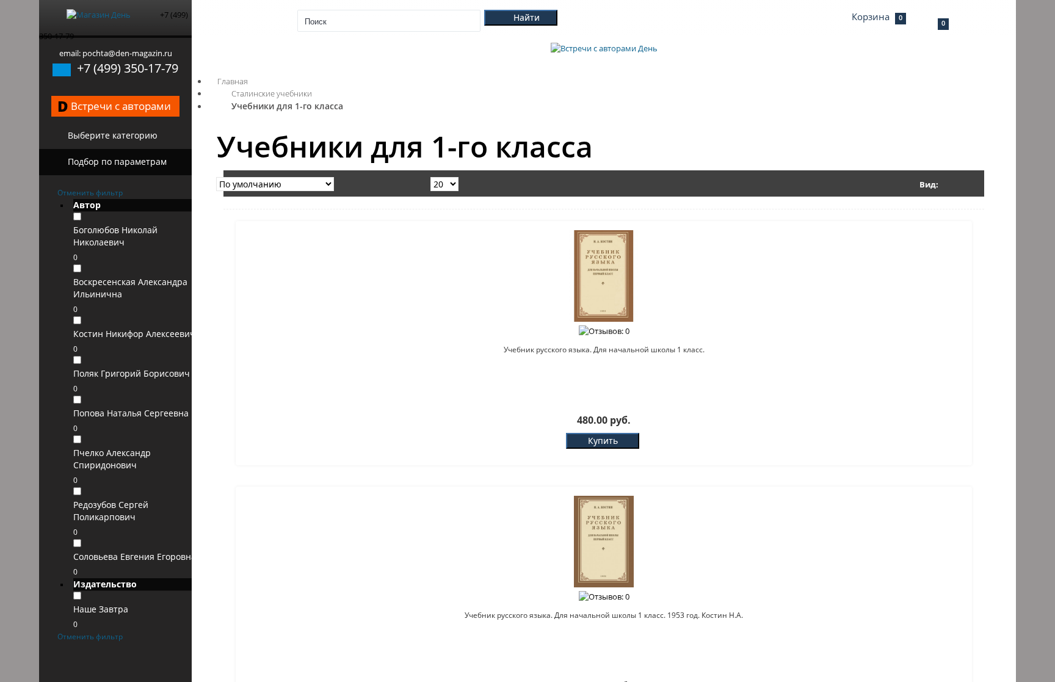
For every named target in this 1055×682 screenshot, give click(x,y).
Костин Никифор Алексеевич (134, 333)
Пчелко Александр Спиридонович (112, 459)
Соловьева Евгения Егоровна (134, 556)
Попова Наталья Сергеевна (131, 413)
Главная (232, 81)
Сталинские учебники (271, 93)
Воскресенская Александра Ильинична (130, 288)
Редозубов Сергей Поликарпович (110, 511)
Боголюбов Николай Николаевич (115, 236)
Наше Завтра (100, 609)
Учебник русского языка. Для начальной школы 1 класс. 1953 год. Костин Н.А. (604, 615)
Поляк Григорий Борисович (131, 373)
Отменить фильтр (90, 192)
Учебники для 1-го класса (287, 106)
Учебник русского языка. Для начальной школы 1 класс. (604, 349)
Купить (603, 440)
